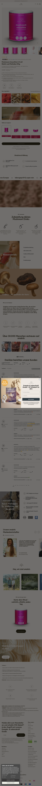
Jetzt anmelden (31, 399)
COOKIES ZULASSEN (10, 782)
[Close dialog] (40, 379)
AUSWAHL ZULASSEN (11, 780)
